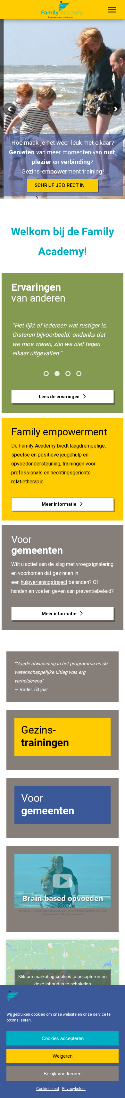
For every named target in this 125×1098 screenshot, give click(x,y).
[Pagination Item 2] (57, 373)
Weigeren (62, 1056)
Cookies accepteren (63, 1038)
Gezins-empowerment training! (62, 171)
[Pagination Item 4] (78, 373)
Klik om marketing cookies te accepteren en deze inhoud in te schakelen (62, 980)
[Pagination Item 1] (46, 373)
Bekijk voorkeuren (62, 1073)
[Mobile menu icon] (112, 9)
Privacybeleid (74, 1088)
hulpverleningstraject (44, 582)
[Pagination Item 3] (68, 373)
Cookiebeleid (47, 1088)
